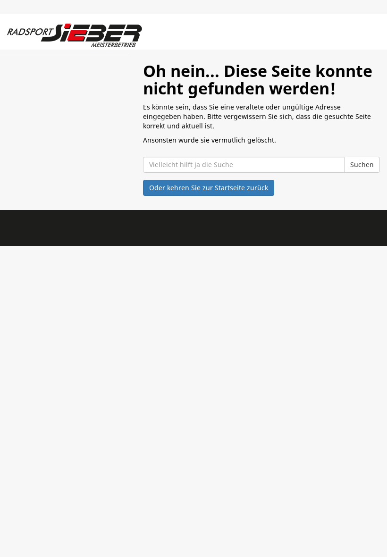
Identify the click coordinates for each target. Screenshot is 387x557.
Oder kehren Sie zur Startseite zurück (208, 187)
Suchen (362, 164)
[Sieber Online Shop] (75, 35)
